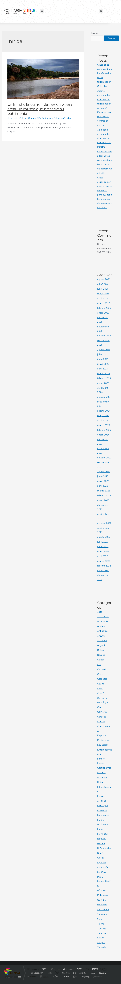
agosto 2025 (103, 349)
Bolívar (101, 650)
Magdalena (103, 815)
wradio (57, 972)
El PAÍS (33, 969)
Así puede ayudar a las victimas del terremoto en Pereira (104, 138)
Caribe (100, 674)
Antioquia (102, 631)
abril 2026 (102, 298)
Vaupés (101, 942)
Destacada (103, 740)
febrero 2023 (104, 495)
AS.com (86, 969)
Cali (99, 664)
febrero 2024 (104, 430)
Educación (102, 745)
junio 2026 (102, 289)
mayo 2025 (103, 364)
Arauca (101, 636)
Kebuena (100, 972)
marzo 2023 (103, 490)
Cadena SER (78, 969)
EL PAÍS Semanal (83, 972)
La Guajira (102, 805)
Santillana (56, 969)
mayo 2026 (103, 293)
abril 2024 (102, 420)
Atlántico (102, 640)
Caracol (102, 969)
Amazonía (12, 118)
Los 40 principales (44, 969)
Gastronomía (104, 768)
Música (101, 843)
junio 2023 (102, 476)
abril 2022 (102, 556)
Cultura (23, 118)
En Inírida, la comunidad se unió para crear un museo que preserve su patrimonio (40, 109)
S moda (75, 976)
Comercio (102, 712)
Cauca (100, 683)
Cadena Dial (75, 972)
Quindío (101, 900)
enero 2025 (103, 383)
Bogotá (101, 645)
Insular (100, 796)
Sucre (100, 919)
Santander (102, 914)
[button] (42, 11)
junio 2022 (102, 546)
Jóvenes (101, 801)
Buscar (94, 33)
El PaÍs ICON (65, 976)
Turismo (101, 928)
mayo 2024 (103, 415)
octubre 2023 (104, 457)
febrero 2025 (104, 378)
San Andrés (103, 909)
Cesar (100, 688)
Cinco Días (65, 972)
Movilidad (102, 834)
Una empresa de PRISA (12, 971)
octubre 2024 (104, 397)
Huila (100, 782)
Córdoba (101, 716)
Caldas (100, 659)
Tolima (101, 924)
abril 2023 (102, 486)
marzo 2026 (103, 303)
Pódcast (101, 890)
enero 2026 (103, 313)
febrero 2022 (104, 565)
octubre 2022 (104, 523)
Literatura (102, 810)
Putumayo (102, 895)
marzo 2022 (103, 561)
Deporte (101, 735)
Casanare (102, 679)
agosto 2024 (103, 411)
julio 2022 (102, 542)
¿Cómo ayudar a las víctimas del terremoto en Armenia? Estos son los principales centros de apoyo (104, 108)
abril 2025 (102, 368)
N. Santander (104, 848)
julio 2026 (102, 284)
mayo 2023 (103, 481)
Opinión (101, 862)
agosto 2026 (103, 279)
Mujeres (101, 838)
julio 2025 (102, 354)
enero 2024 (103, 434)
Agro (99, 612)
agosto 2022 (103, 537)
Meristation (97, 976)
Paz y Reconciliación (104, 881)
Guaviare (102, 777)
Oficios (100, 858)
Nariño (100, 853)
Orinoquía (102, 867)
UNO (50, 972)
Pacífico (101, 872)
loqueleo (85, 976)
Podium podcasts (55, 976)
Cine (99, 707)
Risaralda (102, 904)
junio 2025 (102, 359)
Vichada (101, 947)
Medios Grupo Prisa (12, 977)
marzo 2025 (103, 373)
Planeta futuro (92, 972)
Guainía (32, 118)
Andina (101, 626)
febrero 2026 (104, 308)
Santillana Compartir (68, 969)
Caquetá (101, 669)
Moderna (43, 976)
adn (94, 969)
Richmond (32, 976)
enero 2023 (103, 500)
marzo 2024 (103, 425)
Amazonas (103, 616)
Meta (100, 829)
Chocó (100, 693)
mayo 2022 (103, 551)
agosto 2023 (103, 471)
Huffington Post (36, 972)
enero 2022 (103, 570)
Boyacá (101, 655)
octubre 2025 (104, 335)
